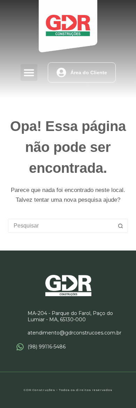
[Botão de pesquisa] (121, 226)
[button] (29, 72)
